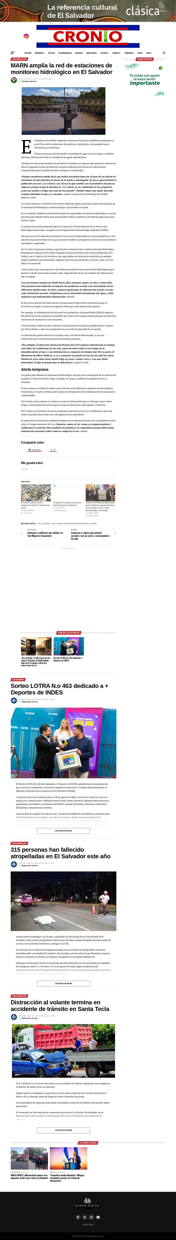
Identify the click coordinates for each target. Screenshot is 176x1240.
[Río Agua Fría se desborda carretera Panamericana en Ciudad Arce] (68, 492)
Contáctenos (88, 1224)
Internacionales (65, 53)
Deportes (104, 53)
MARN (94, 524)
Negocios (79, 53)
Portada (27, 53)
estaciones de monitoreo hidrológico (70, 524)
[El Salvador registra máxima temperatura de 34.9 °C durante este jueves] (36, 492)
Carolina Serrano (29, 81)
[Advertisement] (68, 588)
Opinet (140, 53)
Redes (148, 53)
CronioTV (116, 53)
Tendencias (128, 53)
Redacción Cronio (30, 702)
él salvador (44, 524)
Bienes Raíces (91, 53)
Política (51, 53)
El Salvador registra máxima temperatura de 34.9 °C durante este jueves (35, 505)
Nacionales (39, 53)
